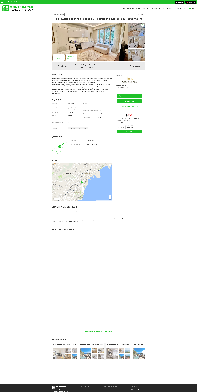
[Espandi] (110, 165)
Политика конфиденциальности (111, 391)
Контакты (83, 391)
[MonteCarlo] (17, 8)
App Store (180, 2)
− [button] (110, 198)
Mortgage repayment (130, 125)
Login (193, 8)
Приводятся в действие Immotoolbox (60, 391)
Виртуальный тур (71, 57)
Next (144, 352)
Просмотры (72, 128)
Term (118, 125)
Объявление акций (73, 211)
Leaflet (98, 200)
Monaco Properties (121, 85)
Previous (52, 352)
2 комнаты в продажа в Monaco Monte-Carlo (117, 345)
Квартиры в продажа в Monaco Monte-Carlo (64, 345)
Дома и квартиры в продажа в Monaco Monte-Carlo (91, 345)
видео (59, 58)
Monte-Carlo (93, 65)
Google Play (191, 2)
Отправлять (130, 101)
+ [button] (110, 196)
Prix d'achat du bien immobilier (124, 120)
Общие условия (107, 389)
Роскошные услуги (82, 128)
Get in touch (129, 131)
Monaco (129, 87)
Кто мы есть (84, 389)
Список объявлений (59, 14)
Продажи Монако (128, 8)
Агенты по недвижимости (166, 8)
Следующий (140, 14)
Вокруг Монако (152, 8)
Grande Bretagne (81, 65)
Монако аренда (140, 8)
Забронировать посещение (130, 106)
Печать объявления (59, 211)
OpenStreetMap (104, 200)
